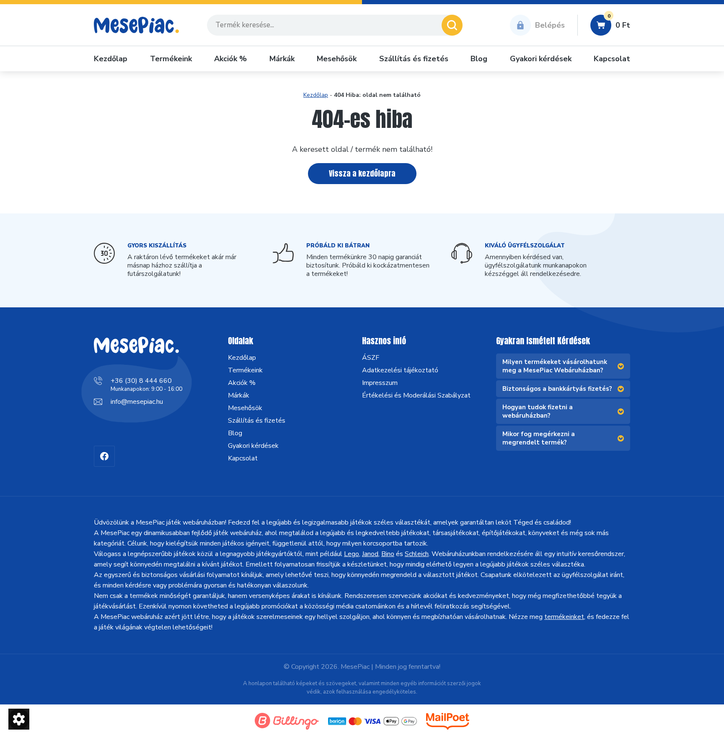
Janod (370, 554)
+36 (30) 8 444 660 (141, 380)
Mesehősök (337, 59)
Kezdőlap (110, 59)
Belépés (550, 25)
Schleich (417, 554)
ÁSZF (370, 357)
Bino (387, 554)
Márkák (282, 59)
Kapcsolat (612, 59)
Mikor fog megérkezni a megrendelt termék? (538, 438)
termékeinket (564, 616)
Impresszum (380, 382)
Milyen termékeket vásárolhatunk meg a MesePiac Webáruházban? (554, 366)
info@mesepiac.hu (137, 401)
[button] (18, 719)
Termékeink (171, 59)
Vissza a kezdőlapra (362, 173)
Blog (479, 59)
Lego (351, 554)
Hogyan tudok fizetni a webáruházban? (537, 411)
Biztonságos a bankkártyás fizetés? (557, 389)
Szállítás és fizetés (413, 59)
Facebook (104, 456)
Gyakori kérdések (540, 59)
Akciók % (230, 59)
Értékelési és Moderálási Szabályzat (416, 395)
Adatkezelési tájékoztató (400, 370)
